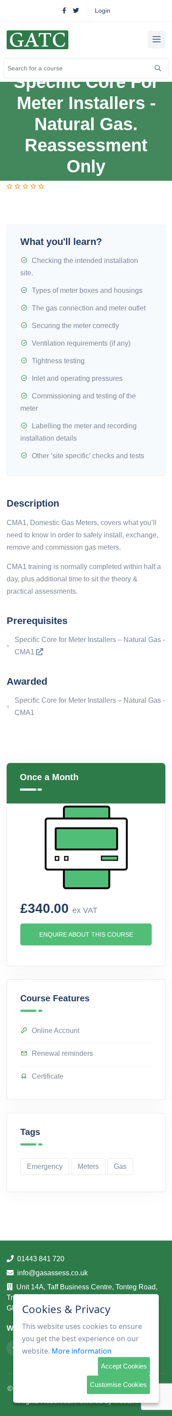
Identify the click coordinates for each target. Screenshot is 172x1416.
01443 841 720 (40, 1259)
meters (88, 1166)
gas (120, 1166)
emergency (45, 1166)
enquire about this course (86, 934)
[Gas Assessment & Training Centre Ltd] (37, 39)
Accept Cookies (124, 1366)
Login (102, 10)
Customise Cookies (118, 1384)
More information (82, 1351)
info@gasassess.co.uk (52, 1273)
